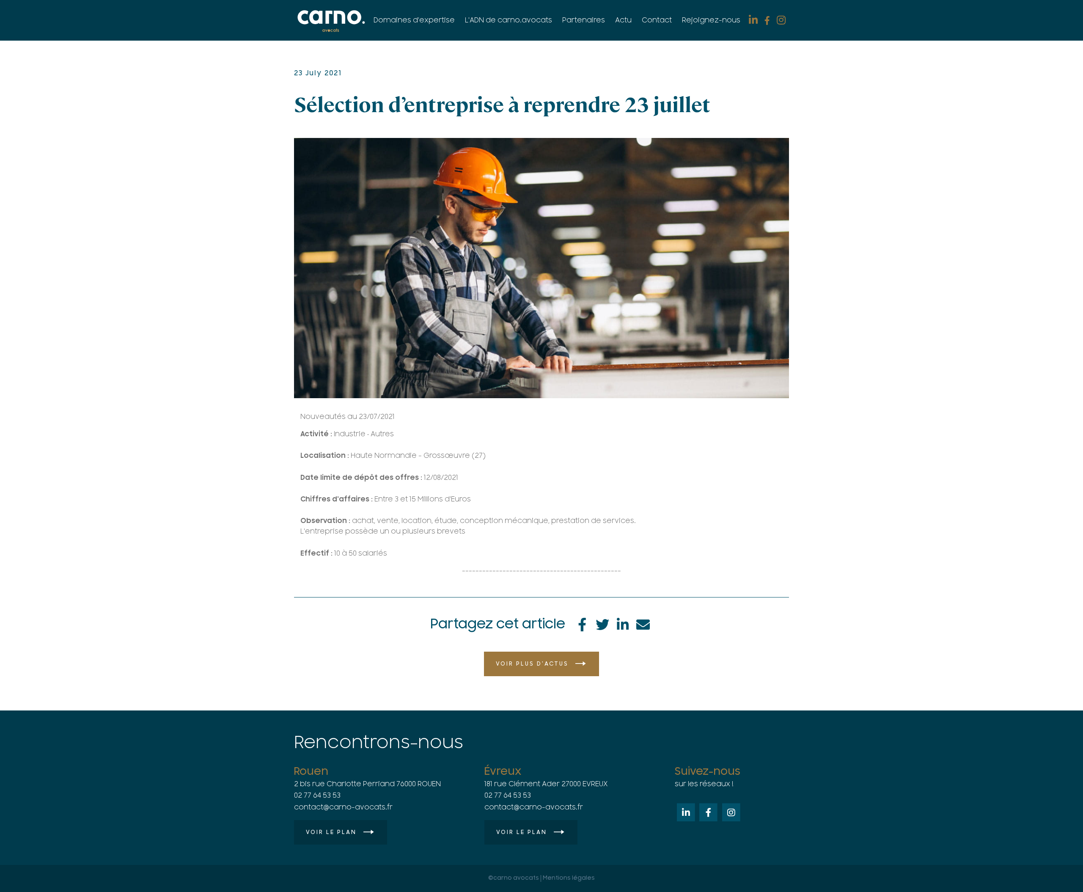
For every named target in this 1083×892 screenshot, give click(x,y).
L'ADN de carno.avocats (508, 20)
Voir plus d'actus (532, 664)
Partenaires (583, 20)
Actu (623, 20)
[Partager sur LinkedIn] (623, 623)
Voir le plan (331, 832)
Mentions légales (569, 878)
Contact (657, 20)
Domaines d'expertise (414, 20)
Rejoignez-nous (711, 20)
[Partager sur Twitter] (602, 623)
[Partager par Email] (643, 623)
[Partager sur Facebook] (582, 623)
